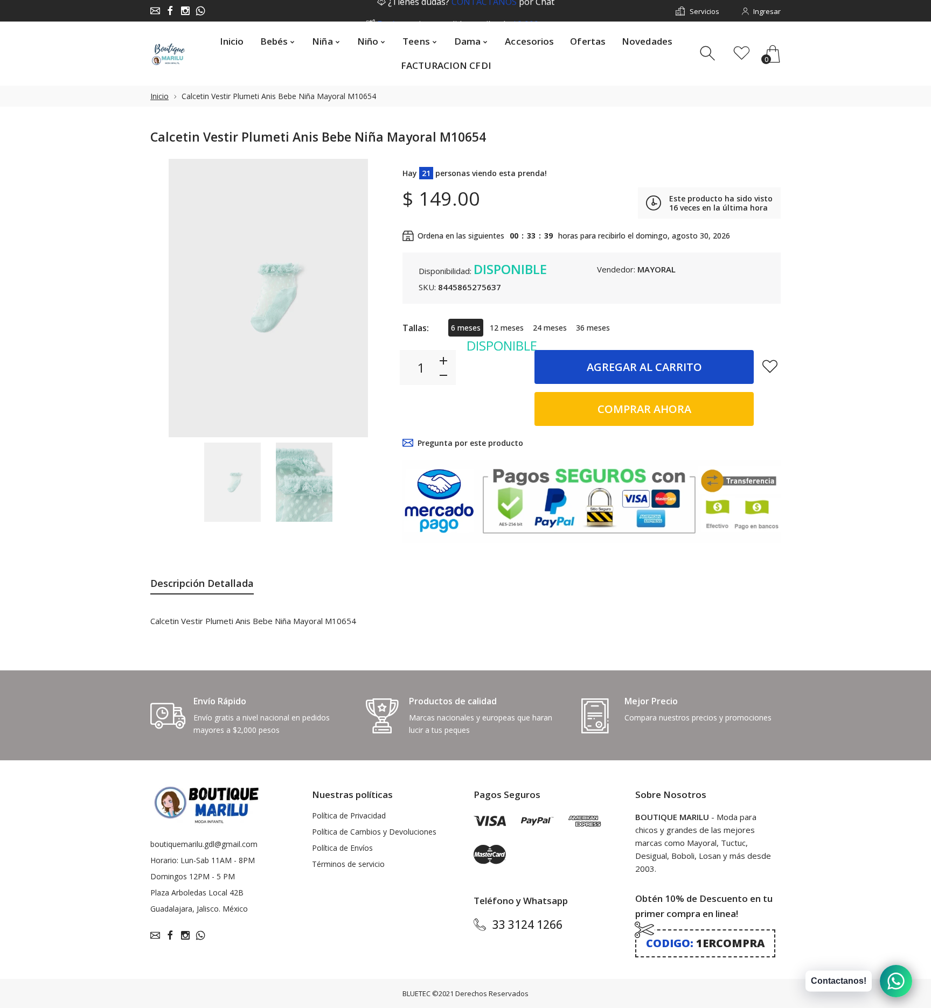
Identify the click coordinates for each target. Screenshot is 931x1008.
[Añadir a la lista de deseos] (769, 366)
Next (367, 297)
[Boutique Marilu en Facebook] (170, 11)
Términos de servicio (348, 864)
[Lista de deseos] (741, 53)
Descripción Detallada (202, 583)
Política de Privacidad (349, 815)
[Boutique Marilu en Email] (155, 11)
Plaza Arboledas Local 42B (197, 892)
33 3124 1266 (527, 924)
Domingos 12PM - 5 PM (192, 876)
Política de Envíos (342, 848)
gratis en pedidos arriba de (471, 11)
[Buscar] (708, 53)
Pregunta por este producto (470, 443)
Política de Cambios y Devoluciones (374, 832)
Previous (169, 297)
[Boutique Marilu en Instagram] (185, 11)
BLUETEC (416, 993)
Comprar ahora (644, 409)
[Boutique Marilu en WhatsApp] (200, 11)
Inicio (159, 96)
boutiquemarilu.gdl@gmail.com (204, 844)
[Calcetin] (232, 482)
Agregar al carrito (644, 367)
